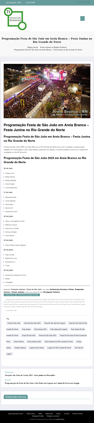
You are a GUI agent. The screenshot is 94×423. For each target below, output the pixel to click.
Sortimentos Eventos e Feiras (62, 289)
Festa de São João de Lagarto (39, 299)
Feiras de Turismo (78, 414)
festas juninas (22, 304)
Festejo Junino (66, 304)
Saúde (40, 414)
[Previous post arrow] (88, 373)
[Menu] (82, 18)
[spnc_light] (91, 18)
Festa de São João (11, 299)
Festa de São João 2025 (23, 299)
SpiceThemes (60, 419)
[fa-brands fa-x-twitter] (80, 2)
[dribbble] (83, 2)
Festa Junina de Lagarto (18, 302)
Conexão (66, 414)
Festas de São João (53, 302)
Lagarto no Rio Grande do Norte (20, 306)
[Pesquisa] (88, 19)
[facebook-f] (77, 2)
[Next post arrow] (88, 383)
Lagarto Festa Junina (36, 348)
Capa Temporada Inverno (15, 414)
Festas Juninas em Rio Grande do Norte (50, 304)
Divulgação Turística (51, 292)
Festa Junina (77, 299)
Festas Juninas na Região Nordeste (28, 295)
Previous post (9, 372)
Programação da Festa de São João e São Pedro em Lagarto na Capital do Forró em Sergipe (42, 383)
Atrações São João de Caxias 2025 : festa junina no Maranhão (30, 375)
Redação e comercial (53, 416)
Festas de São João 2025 (66, 302)
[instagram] (86, 2)
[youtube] (89, 2)
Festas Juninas (18, 292)
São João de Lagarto (37, 306)
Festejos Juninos (75, 304)
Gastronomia (49, 414)
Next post (8, 380)
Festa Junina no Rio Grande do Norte (36, 302)
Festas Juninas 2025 (32, 304)
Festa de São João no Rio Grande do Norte (60, 299)
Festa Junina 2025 (40, 329)
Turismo (58, 414)
